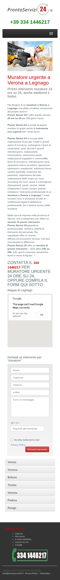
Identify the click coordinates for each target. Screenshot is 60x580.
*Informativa (44, 573)
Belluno (12, 477)
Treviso (12, 485)
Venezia (12, 492)
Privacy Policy (18, 444)
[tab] (30, 462)
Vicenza (12, 469)
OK (41, 315)
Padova (12, 500)
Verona (12, 462)
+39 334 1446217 (30, 22)
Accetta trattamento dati (26, 439)
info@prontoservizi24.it (12, 573)
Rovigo (12, 508)
